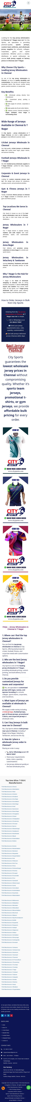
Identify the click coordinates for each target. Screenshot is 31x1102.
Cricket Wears (5, 1030)
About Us (4, 1027)
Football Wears (6, 1035)
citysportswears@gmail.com (10, 1052)
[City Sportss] (10, 4)
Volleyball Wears (6, 1038)
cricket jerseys (7, 712)
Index (3, 1025)
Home (4, 21)
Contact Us (5, 1040)
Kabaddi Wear (5, 1032)
